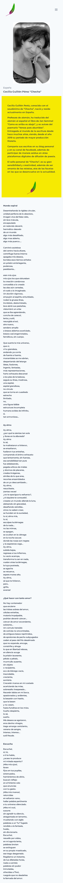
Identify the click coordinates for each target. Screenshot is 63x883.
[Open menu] (56, 9)
